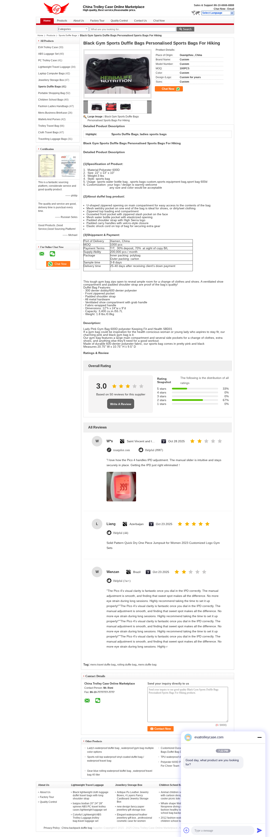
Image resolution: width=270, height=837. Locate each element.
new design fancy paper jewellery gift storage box (131, 808)
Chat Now (219, 8)
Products (62, 20)
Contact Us (140, 20)
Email (230, 8)
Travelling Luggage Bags (52, 138)
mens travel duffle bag (103, 664)
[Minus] (259, 737)
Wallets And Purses (49, 119)
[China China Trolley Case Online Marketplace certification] (47, 176)
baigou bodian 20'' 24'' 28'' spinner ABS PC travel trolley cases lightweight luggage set (90, 806)
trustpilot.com (121, 450)
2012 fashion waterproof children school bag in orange (178, 819)
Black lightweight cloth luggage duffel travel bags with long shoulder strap (90, 795)
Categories (64, 29)
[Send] (259, 830)
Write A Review (120, 404)
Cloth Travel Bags (48, 132)
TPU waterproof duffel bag (176, 756)
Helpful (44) (120, 533)
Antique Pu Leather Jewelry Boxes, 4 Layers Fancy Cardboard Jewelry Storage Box (132, 797)
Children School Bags (50, 99)
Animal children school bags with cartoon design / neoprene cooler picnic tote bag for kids (178, 795)
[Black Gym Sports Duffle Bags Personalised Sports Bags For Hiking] (117, 73)
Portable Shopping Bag (51, 93)
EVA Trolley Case (48, 47)
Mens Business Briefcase (52, 112)
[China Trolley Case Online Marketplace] (232, 13)
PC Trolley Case (47, 60)
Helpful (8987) (154, 450)
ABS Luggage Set (48, 53)
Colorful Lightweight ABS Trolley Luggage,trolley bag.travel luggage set (87, 817)
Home (47, 20)
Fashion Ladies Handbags (53, 106)
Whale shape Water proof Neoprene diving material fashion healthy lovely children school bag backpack (178, 808)
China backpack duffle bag (77, 827)
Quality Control (119, 20)
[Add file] (186, 830)
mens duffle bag (147, 664)
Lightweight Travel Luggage (54, 66)
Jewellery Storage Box (51, 80)
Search (187, 29)
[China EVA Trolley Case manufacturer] (59, 8)
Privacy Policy (52, 827)
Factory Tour (97, 20)
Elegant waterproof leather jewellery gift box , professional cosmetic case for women (134, 817)
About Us (78, 20)
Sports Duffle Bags (68, 35)
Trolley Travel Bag (48, 125)
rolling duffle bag (126, 664)
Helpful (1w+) (122, 580)
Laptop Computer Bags (51, 73)
